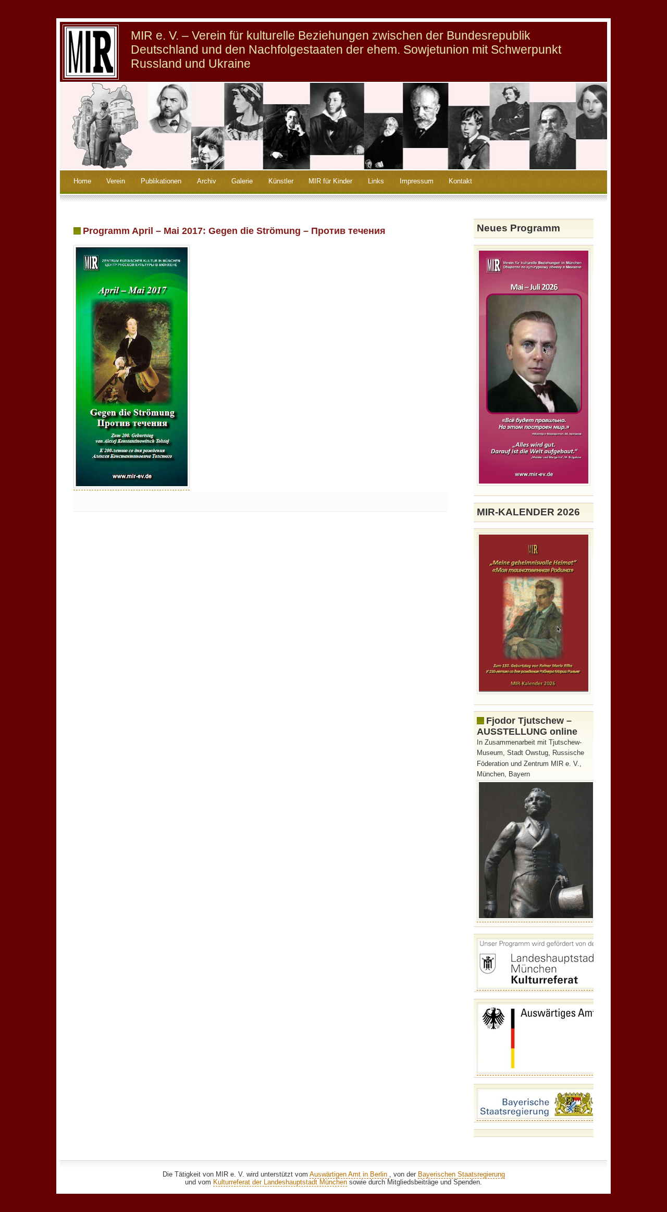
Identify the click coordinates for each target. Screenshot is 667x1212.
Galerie (242, 181)
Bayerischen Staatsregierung (461, 1174)
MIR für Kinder (330, 181)
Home (82, 181)
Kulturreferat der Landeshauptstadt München (280, 1182)
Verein (115, 181)
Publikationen (161, 181)
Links (376, 181)
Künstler (280, 181)
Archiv (206, 181)
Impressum (417, 181)
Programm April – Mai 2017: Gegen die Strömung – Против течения (234, 231)
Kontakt (460, 181)
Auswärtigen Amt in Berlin (349, 1174)
